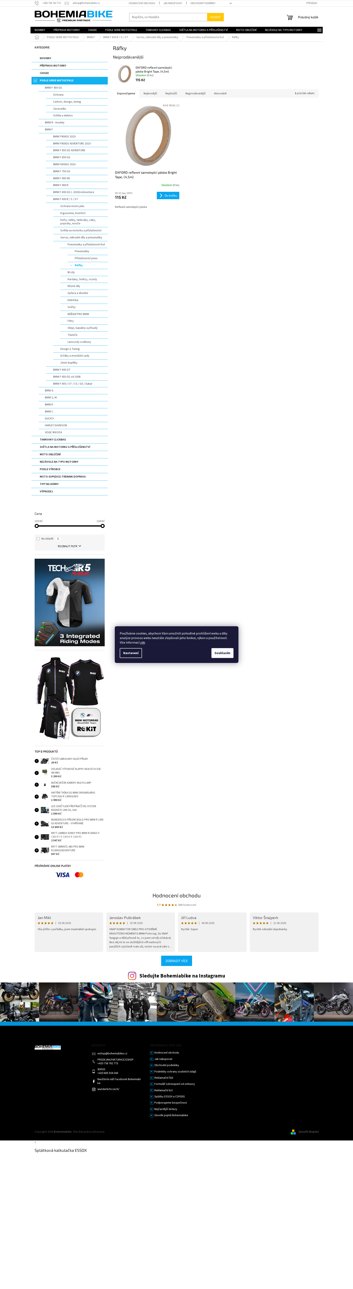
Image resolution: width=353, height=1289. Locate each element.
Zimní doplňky (68, 363)
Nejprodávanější (195, 93)
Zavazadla (59, 109)
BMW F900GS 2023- (64, 137)
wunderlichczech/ (108, 1089)
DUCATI (49, 419)
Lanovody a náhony (79, 342)
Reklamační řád (163, 1078)
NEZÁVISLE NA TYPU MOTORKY (59, 462)
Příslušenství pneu (86, 258)
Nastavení (130, 653)
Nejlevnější (150, 93)
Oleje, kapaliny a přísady (83, 328)
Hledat (215, 17)
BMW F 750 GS (61, 171)
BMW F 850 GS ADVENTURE (69, 150)
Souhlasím (222, 653)
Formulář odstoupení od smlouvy (174, 1084)
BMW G (49, 391)
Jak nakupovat (172, 3)
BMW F (49, 130)
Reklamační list (163, 1090)
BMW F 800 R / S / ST (65, 199)
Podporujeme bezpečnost (170, 1103)
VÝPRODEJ (46, 491)
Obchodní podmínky (203, 3)
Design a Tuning (70, 349)
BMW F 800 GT (61, 370)
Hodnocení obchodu (142, 3)
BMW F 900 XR (61, 178)
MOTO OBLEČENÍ (50, 454)
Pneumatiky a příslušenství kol (86, 244)
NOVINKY (45, 58)
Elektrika (73, 300)
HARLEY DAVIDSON (56, 425)
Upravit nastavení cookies (121, 1132)
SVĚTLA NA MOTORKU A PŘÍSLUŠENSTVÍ (65, 447)
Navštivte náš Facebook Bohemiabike (119, 1081)
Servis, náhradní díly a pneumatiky (81, 237)
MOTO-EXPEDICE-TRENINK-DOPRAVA (63, 477)
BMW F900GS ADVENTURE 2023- (72, 144)
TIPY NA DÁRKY (49, 484)
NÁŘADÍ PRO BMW (78, 314)
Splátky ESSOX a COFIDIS (169, 1097)
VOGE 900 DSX (53, 432)
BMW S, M (51, 398)
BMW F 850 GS (61, 157)
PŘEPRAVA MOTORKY (53, 66)
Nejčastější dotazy (165, 1109)
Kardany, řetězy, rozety (82, 279)
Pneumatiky (82, 251)
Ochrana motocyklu (72, 206)
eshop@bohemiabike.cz (112, 1054)
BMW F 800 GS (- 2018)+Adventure (73, 192)
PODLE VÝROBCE (50, 469)
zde (142, 642)
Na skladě (50, 539)
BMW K (49, 405)
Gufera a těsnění (78, 293)
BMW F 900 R (60, 185)
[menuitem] (39, 30)
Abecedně (220, 93)
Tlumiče (72, 335)
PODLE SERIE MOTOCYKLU (56, 80)
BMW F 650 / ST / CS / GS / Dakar (73, 384)
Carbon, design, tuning (67, 102)
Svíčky (72, 307)
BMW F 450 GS (53, 88)
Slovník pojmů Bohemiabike (171, 1115)
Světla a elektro (63, 116)
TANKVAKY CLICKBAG (53, 440)
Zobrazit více (176, 961)
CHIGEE (44, 73)
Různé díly (74, 286)
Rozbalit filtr (67, 546)
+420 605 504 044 (107, 1073)
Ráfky (79, 265)
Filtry (71, 321)
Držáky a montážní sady (74, 356)
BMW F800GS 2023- (64, 164)
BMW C (49, 412)
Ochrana (58, 95)
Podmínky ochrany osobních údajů (175, 1072)
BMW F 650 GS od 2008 (67, 377)
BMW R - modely (55, 123)
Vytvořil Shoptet (309, 1132)
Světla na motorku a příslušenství (80, 230)
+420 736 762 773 (107, 1063)
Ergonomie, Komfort (73, 213)
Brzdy (71, 272)
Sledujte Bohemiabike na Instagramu (182, 976)
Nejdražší (171, 93)
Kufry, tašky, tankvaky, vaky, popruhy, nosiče (78, 222)
